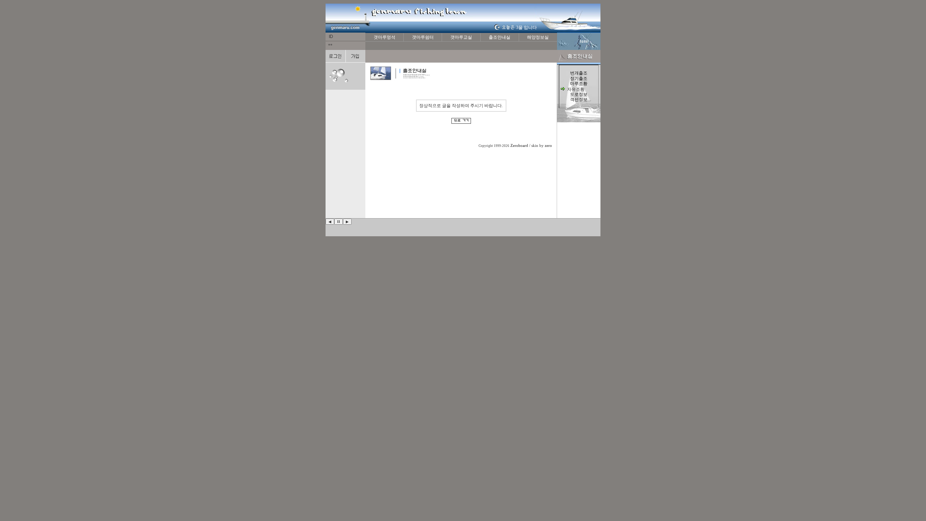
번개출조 (578, 73)
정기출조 (578, 78)
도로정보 (578, 94)
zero (548, 146)
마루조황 (578, 83)
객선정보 (578, 99)
